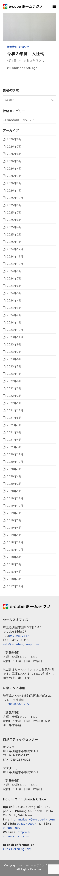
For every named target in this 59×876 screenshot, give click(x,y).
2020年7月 (14, 469)
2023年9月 (14, 344)
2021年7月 (14, 425)
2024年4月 (14, 300)
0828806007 (12, 828)
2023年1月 (14, 374)
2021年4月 (14, 440)
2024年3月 (14, 308)
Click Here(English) (17, 849)
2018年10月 (15, 549)
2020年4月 (14, 476)
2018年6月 (14, 557)
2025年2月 (14, 234)
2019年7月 (14, 513)
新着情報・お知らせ (18, 46)
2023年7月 (14, 352)
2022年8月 (14, 381)
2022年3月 (14, 388)
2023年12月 (15, 330)
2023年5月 (14, 366)
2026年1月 (14, 190)
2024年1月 (14, 322)
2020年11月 (15, 454)
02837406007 (26, 823)
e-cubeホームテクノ (32, 865)
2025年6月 (14, 220)
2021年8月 (14, 418)
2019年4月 (14, 527)
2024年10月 (15, 264)
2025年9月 (14, 205)
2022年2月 (14, 396)
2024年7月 (14, 278)
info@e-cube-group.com (21, 644)
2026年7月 (14, 146)
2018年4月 (14, 571)
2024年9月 (14, 271)
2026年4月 (14, 168)
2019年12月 (15, 498)
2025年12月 (15, 198)
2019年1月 (14, 535)
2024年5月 (14, 293)
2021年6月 (14, 432)
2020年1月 (14, 491)
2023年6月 (14, 359)
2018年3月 (14, 579)
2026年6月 (14, 154)
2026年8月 (14, 139)
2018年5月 (14, 564)
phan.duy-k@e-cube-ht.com (34, 819)
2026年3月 (14, 176)
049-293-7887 (19, 636)
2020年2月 (14, 483)
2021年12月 (15, 410)
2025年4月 (14, 227)
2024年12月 (15, 249)
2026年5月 (14, 161)
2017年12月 (15, 586)
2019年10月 (15, 505)
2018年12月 (15, 542)
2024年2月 (14, 315)
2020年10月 (15, 461)
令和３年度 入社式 (25, 53)
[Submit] (52, 99)
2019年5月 (14, 520)
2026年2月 (14, 183)
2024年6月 (14, 286)
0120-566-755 (19, 704)
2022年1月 (14, 403)
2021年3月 (14, 447)
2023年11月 (15, 337)
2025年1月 (14, 242)
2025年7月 (14, 212)
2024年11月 (15, 256)
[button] (54, 6)
